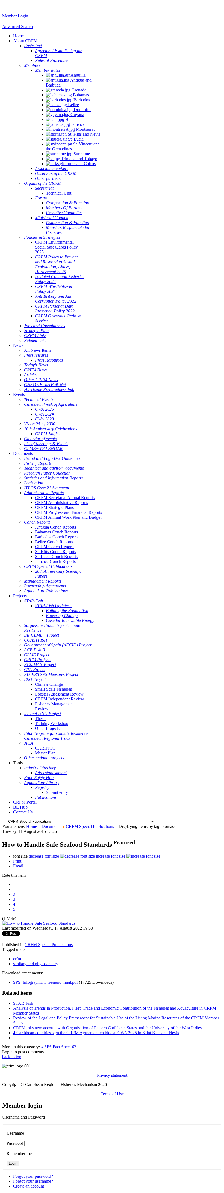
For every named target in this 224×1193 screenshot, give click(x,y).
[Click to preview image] (38, 923)
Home (31, 826)
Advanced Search (17, 26)
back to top (11, 1056)
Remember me (19, 1153)
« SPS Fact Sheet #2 (58, 1047)
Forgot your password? (33, 1176)
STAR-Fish (23, 1003)
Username (15, 1133)
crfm (17, 958)
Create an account (28, 1186)
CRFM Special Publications (90, 826)
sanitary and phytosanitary (35, 963)
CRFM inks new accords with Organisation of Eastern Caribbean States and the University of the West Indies (107, 1027)
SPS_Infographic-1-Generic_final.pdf (45, 982)
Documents (51, 826)
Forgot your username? (33, 1181)
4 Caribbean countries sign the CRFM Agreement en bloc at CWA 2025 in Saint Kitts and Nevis (96, 1032)
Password (15, 1143)
